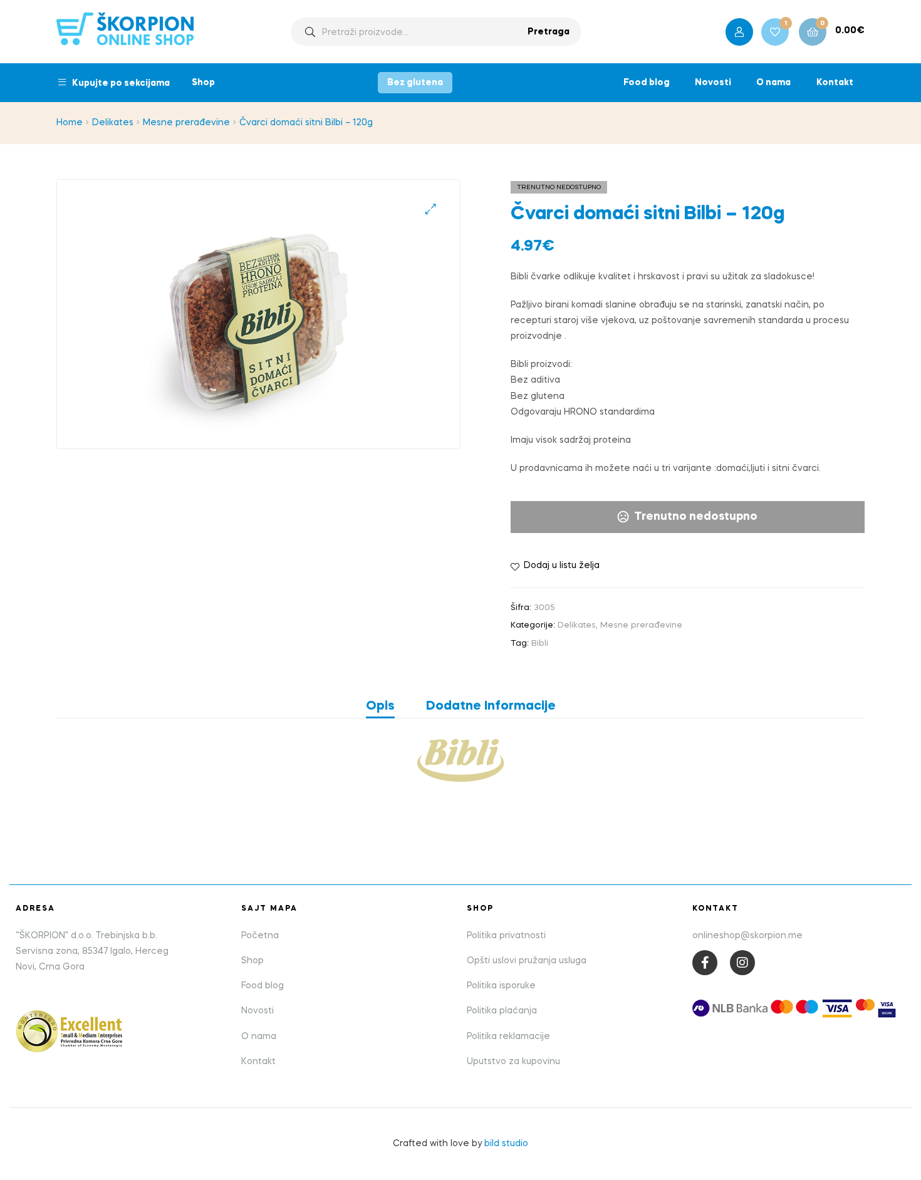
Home (69, 122)
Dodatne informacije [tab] (491, 706)
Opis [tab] (380, 706)
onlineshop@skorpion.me (747, 935)
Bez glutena (415, 82)
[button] (431, 209)
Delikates (112, 122)
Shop (203, 82)
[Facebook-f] (704, 962)
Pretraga (549, 32)
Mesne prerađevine (186, 122)
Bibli (539, 643)
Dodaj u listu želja (562, 565)
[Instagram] (742, 962)
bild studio (506, 1143)
